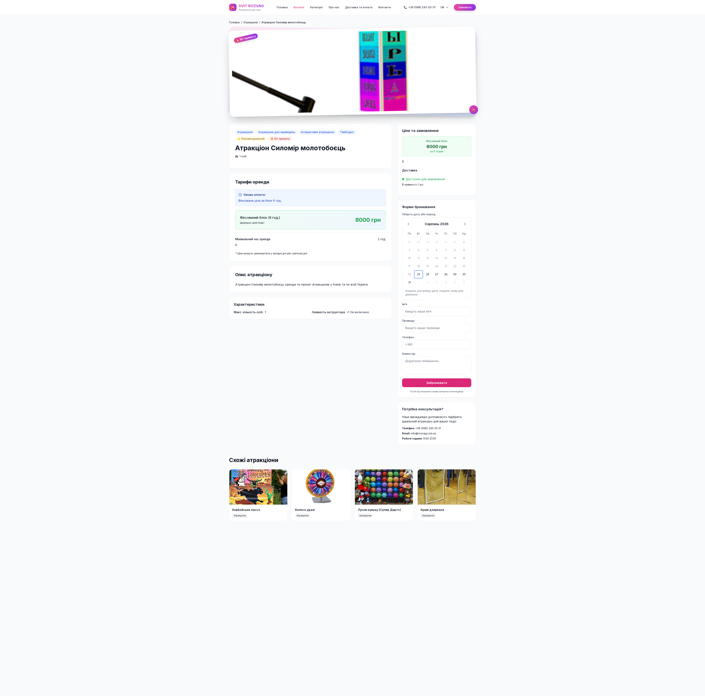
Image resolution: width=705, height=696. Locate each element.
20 (436, 266)
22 (454, 266)
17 (409, 266)
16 (464, 258)
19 (427, 266)
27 (409, 241)
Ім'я (404, 304)
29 (427, 241)
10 (409, 258)
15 (455, 258)
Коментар (408, 353)
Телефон (408, 337)
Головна (282, 7)
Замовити (464, 7)
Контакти (384, 7)
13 (436, 258)
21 (446, 266)
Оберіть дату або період (418, 214)
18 (418, 266)
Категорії (316, 7)
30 (436, 241)
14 (445, 258)
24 (409, 274)
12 (427, 258)
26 (427, 274)
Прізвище (408, 320)
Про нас (334, 7)
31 (446, 241)
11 (419, 258)
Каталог (299, 7)
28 (418, 241)
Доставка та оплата (359, 7)
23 (463, 266)
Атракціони (250, 22)
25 (418, 274)
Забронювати (436, 383)
